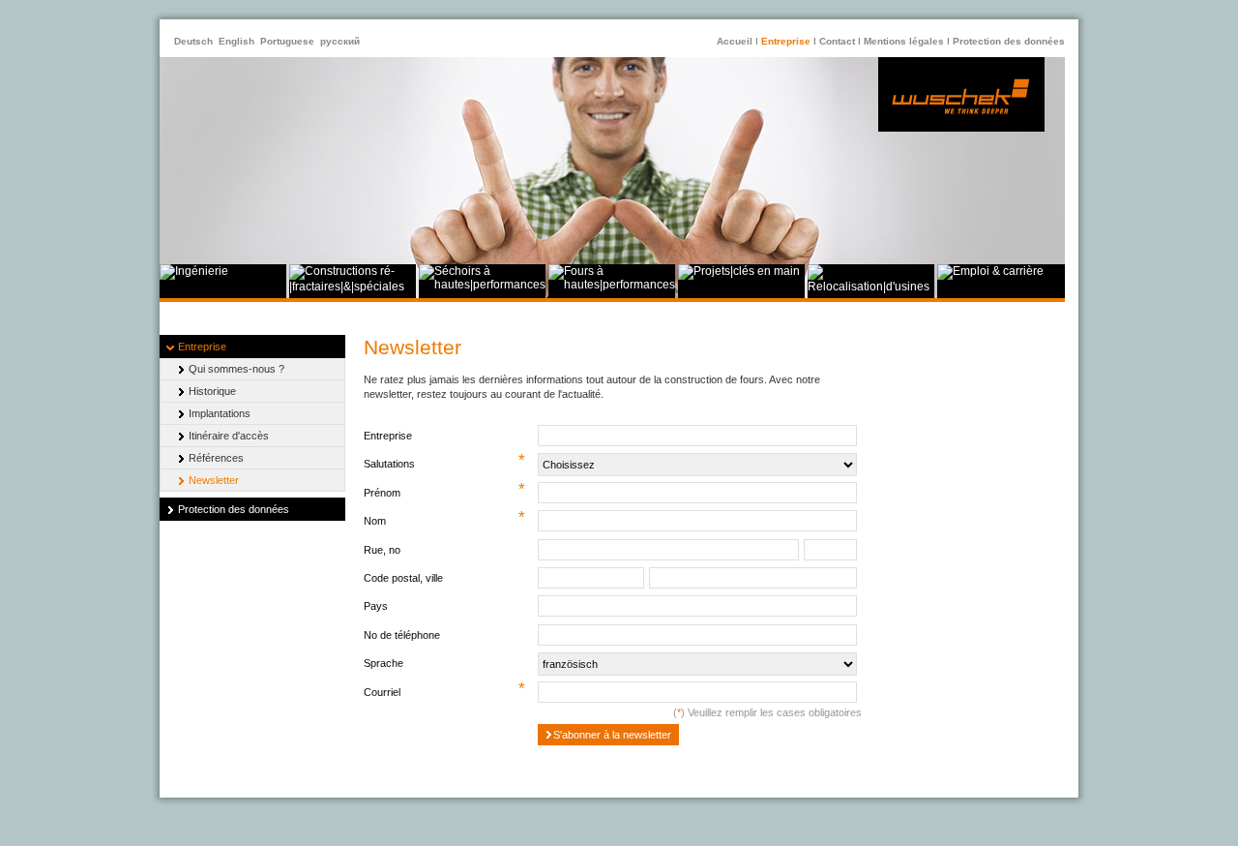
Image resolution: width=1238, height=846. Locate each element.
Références (216, 458)
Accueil (734, 41)
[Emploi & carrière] (990, 271)
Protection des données (1009, 41)
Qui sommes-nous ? (236, 369)
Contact (837, 41)
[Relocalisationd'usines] (871, 286)
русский (340, 41)
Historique (212, 391)
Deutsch (193, 41)
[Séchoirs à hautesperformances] (482, 284)
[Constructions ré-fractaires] (352, 286)
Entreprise (786, 41)
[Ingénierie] (194, 271)
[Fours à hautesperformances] (611, 284)
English (236, 41)
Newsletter (214, 480)
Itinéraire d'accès (229, 435)
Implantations (220, 413)
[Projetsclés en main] (739, 271)
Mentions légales (904, 41)
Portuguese (287, 41)
